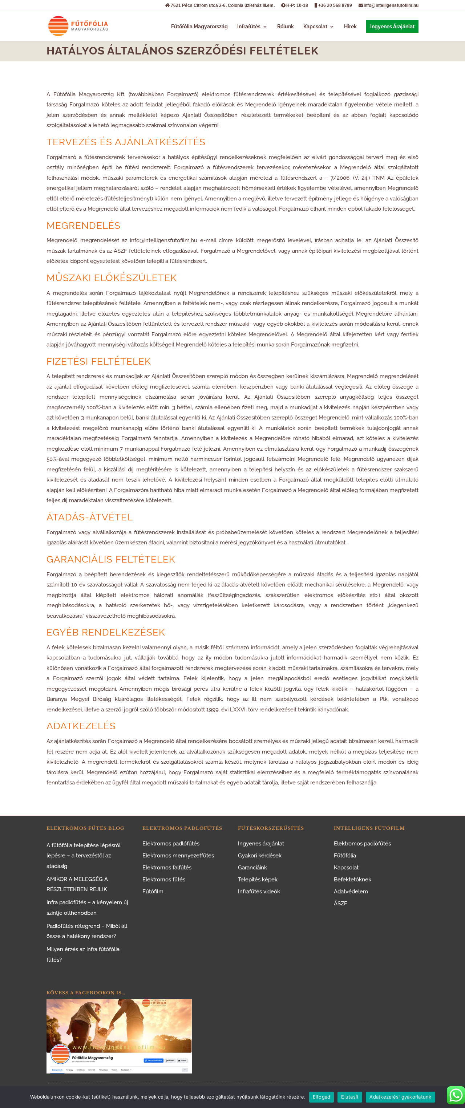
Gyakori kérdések (260, 855)
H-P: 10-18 (297, 5)
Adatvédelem (351, 891)
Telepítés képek (258, 879)
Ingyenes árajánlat (261, 843)
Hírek (350, 26)
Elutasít (350, 1097)
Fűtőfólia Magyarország (199, 26)
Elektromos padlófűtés (170, 843)
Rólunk (285, 26)
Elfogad (322, 1097)
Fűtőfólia (345, 855)
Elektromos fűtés (163, 879)
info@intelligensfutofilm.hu (391, 5)
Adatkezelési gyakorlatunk (400, 1097)
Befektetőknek (352, 879)
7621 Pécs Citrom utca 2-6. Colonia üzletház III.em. (223, 5)
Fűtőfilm (152, 891)
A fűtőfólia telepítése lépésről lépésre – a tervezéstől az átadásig (83, 855)
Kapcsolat (315, 26)
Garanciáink (252, 867)
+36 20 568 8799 (335, 5)
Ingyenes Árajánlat (392, 26)
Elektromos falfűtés (166, 867)
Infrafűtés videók (259, 891)
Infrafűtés (248, 26)
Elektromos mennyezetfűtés (178, 855)
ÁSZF (340, 903)
